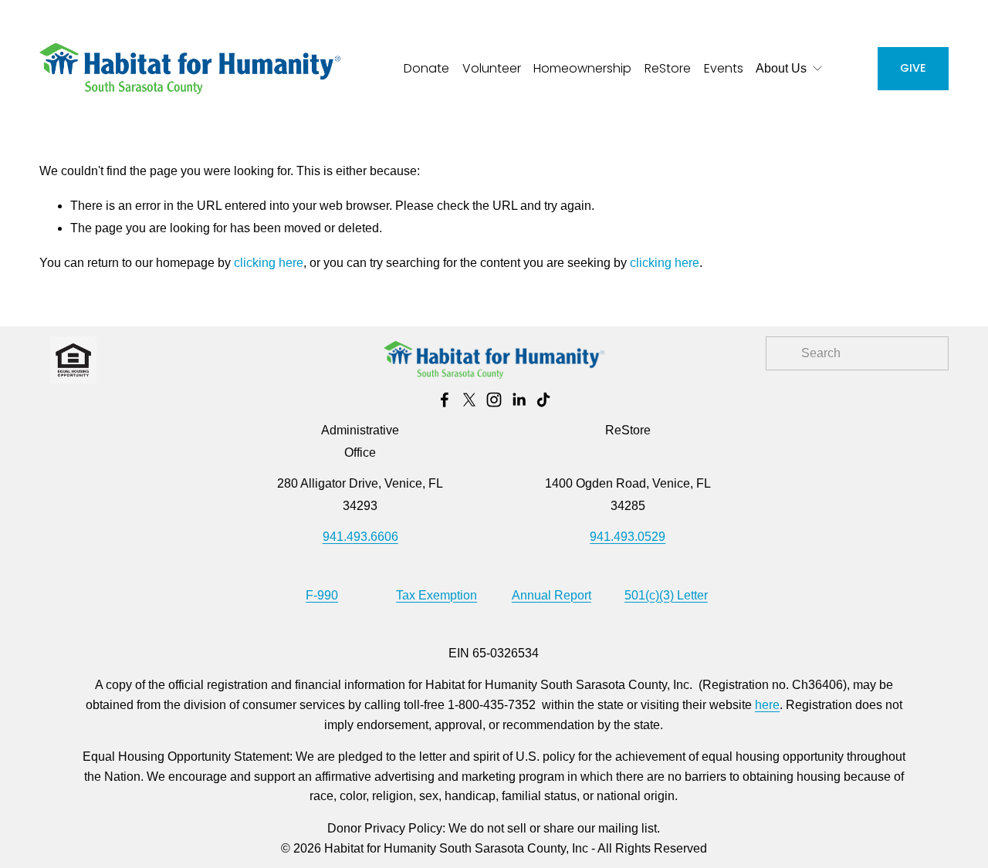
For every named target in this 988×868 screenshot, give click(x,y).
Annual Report (551, 595)
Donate (426, 68)
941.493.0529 (627, 536)
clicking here (268, 262)
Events (723, 68)
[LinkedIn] (518, 399)
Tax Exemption (436, 595)
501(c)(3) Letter (666, 595)
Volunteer (491, 68)
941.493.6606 (360, 536)
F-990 (322, 595)
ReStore (668, 68)
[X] (469, 399)
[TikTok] (543, 399)
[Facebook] (444, 399)
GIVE (913, 68)
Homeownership (582, 68)
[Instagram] (494, 399)
